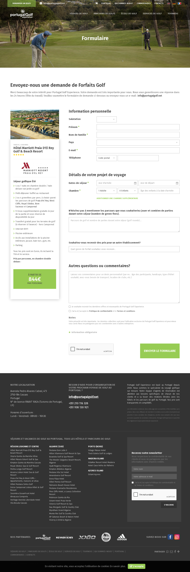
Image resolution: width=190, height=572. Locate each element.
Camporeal (31, 206)
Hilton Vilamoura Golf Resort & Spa (64, 453)
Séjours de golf (79, 13)
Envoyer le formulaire (160, 351)
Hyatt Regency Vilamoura (60, 466)
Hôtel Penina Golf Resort (60, 482)
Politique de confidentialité (100, 311)
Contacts (159, 3)
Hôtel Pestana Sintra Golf (21, 484)
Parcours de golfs (104, 13)
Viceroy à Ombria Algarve (60, 520)
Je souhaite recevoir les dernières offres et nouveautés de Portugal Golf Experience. (108, 306)
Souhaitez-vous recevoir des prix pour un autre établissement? (105, 242)
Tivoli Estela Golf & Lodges (100, 453)
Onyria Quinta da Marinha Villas (24, 456)
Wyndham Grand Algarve (60, 510)
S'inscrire (169, 505)
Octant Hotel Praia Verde (60, 501)
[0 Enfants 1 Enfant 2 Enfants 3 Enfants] (128, 191)
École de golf (129, 13)
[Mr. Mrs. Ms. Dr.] (107, 119)
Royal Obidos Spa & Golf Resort (24, 466)
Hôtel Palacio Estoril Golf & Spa (24, 459)
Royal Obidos (27, 203)
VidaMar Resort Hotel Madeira (101, 462)
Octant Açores (94, 474)
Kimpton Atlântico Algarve (60, 469)
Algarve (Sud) (56, 446)
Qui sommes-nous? (124, 3)
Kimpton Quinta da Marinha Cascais (25, 462)
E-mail (73, 150)
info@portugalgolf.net (150, 95)
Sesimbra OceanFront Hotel (22, 493)
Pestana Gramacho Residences (63, 488)
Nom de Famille (78, 135)
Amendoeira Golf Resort (60, 475)
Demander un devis (21, 3)
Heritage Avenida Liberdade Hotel (25, 500)
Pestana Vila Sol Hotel (59, 472)
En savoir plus (117, 566)
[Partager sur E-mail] (171, 551)
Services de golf (152, 13)
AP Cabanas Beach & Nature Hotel (64, 517)
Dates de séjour (79, 183)
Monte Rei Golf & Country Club (62, 513)
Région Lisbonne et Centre (24, 446)
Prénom (74, 127)
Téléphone (75, 157)
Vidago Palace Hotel (97, 450)
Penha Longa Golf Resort (21, 469)
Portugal (106, 3)
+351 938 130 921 (78, 407)
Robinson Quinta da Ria (59, 497)
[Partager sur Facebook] (175, 551)
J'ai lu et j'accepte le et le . (104, 311)
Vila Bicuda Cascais (18, 503)
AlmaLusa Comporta (19, 496)
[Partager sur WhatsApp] (167, 551)
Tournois (173, 13)
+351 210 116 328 (78, 403)
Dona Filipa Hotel (56, 479)
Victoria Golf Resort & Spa (60, 504)
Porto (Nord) (95, 446)
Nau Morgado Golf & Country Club (64, 507)
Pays (71, 142)
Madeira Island (96, 458)
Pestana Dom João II (58, 450)
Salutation (75, 119)
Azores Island (95, 470)
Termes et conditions (126, 311)
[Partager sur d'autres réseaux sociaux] (178, 551)
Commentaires (144, 3)
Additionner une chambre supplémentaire (117, 198)
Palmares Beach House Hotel (62, 485)
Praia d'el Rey (42, 200)
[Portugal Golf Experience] (21, 13)
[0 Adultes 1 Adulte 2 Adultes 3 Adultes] (107, 191)
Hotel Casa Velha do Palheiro (101, 465)
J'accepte (138, 566)
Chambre (75, 190)
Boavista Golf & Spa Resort (61, 457)
